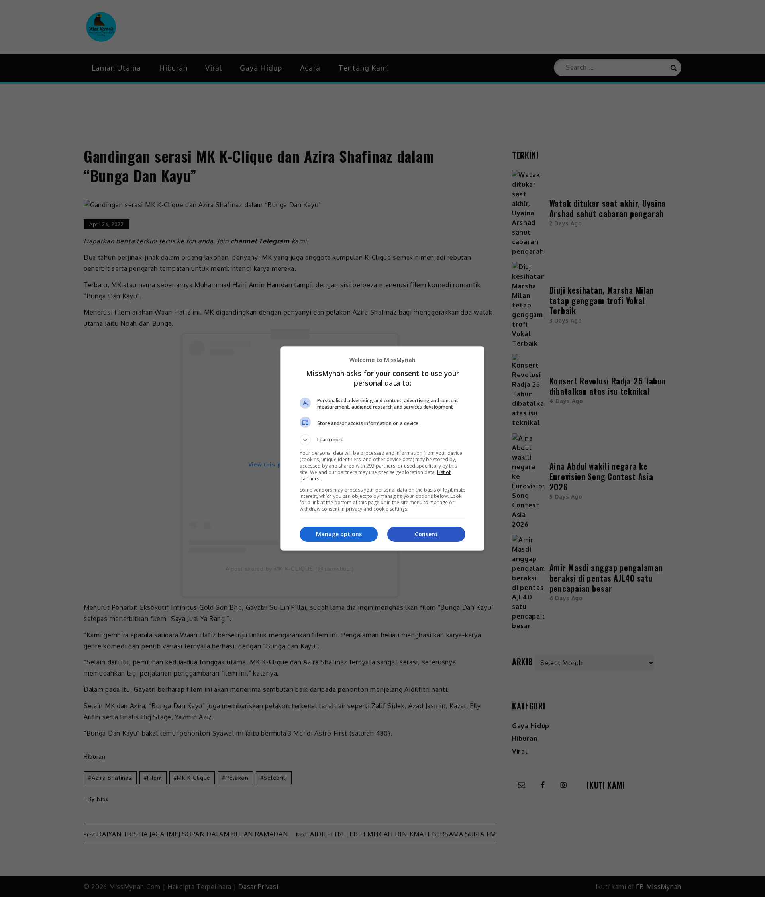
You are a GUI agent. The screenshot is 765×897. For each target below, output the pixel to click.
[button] (382, 439)
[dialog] (382, 448)
